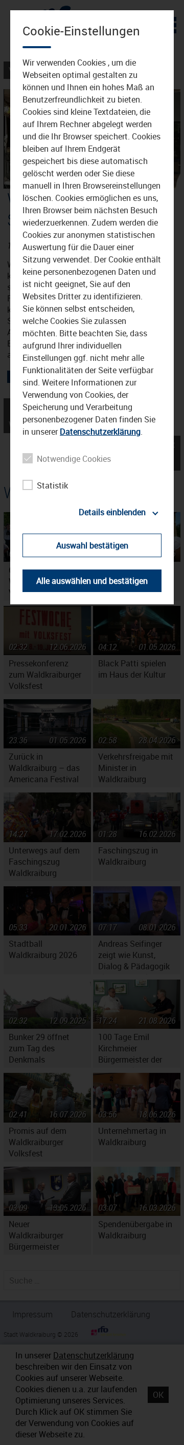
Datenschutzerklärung (100, 431)
